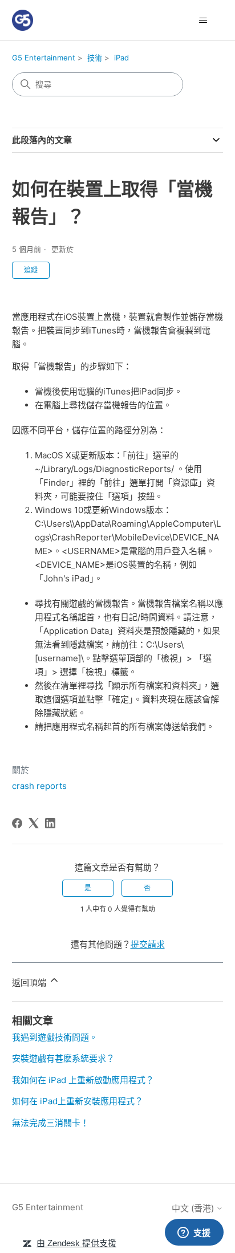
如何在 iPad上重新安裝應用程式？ (77, 1101)
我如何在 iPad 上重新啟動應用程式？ (83, 1080)
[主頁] (22, 20)
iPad (121, 57)
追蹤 (31, 270)
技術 (94, 57)
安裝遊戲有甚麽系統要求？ (63, 1058)
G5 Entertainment (43, 57)
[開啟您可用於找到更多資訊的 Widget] (194, 1233)
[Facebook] (17, 823)
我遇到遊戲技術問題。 (55, 1037)
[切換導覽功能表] (203, 20)
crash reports (39, 785)
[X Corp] (34, 823)
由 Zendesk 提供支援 (76, 1243)
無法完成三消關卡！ (50, 1122)
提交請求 (148, 944)
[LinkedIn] (50, 823)
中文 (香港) (194, 1208)
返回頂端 (30, 982)
